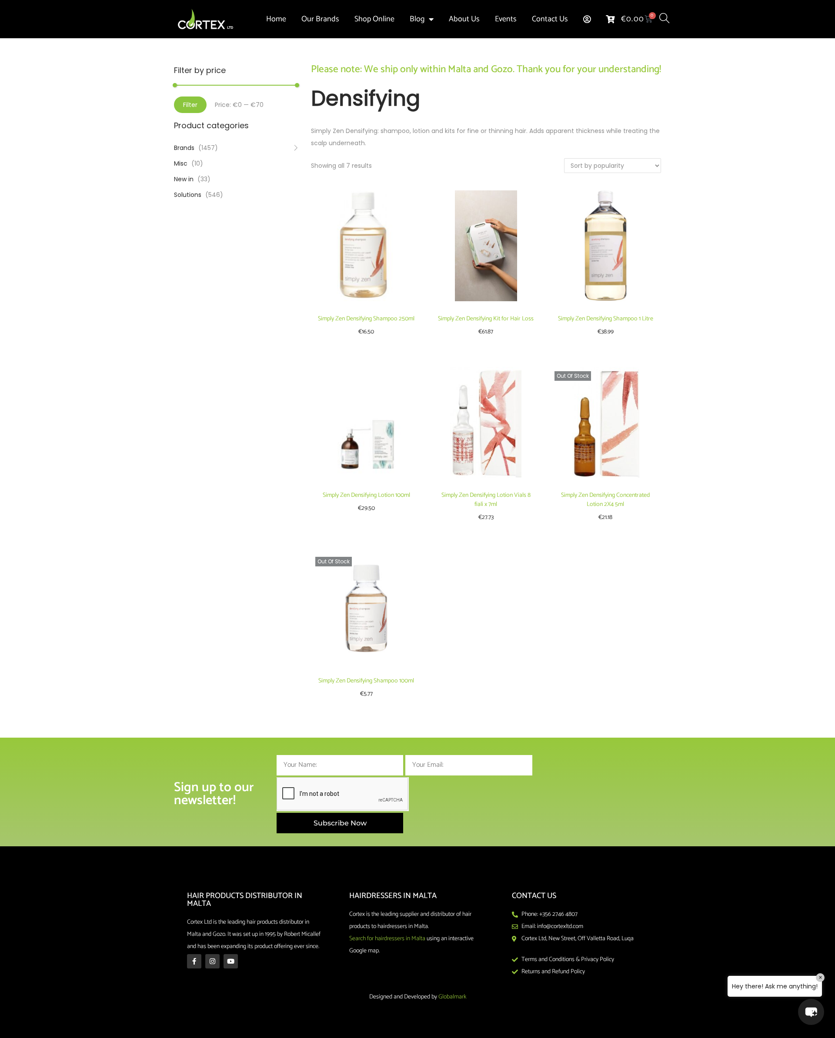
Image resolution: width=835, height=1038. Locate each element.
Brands (184, 147)
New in (184, 179)
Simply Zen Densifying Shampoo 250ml (366, 318)
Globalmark (452, 997)
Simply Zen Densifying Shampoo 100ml (366, 680)
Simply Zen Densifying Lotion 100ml (366, 495)
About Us (464, 19)
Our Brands (320, 19)
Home (276, 19)
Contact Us (550, 19)
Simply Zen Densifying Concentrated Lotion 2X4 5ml (605, 500)
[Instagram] (212, 961)
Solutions (187, 194)
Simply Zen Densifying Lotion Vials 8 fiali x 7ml (486, 500)
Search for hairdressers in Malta (387, 939)
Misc (180, 163)
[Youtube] (231, 961)
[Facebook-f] (194, 961)
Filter (190, 104)
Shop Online (374, 19)
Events (506, 19)
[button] (811, 1012)
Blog (417, 19)
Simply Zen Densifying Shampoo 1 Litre (605, 318)
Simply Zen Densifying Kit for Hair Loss (486, 318)
